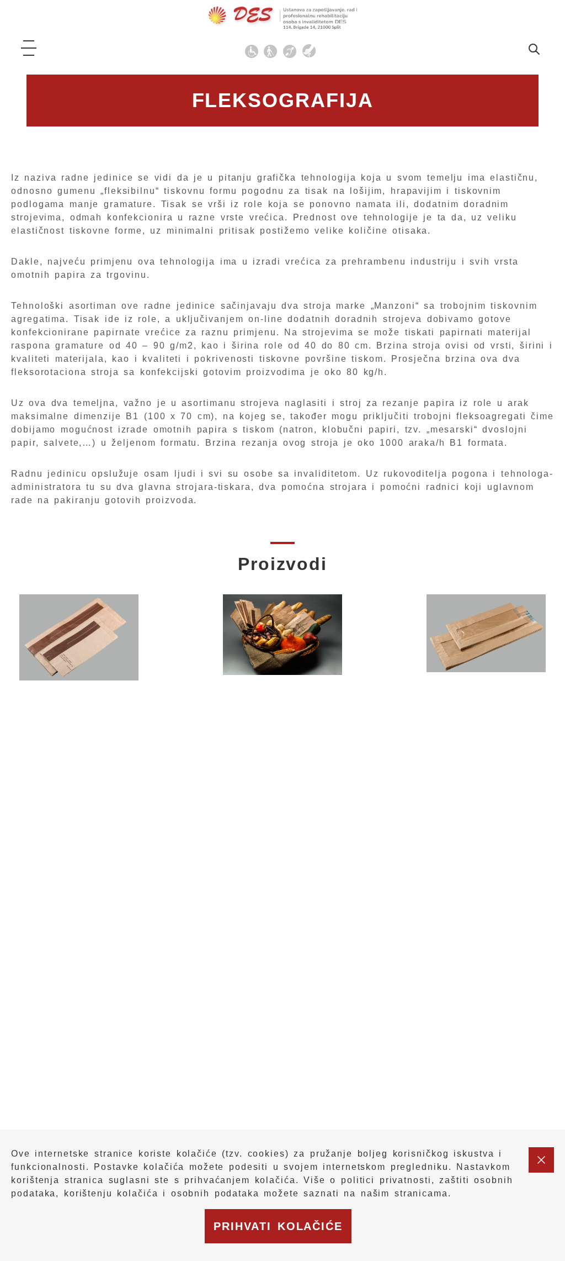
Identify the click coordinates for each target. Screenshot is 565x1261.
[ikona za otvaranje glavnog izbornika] (29, 48)
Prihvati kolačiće (278, 1226)
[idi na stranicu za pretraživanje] (534, 51)
